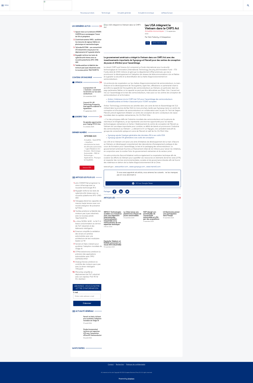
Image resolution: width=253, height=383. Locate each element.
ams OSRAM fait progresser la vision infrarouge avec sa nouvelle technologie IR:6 (87, 185)
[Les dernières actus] (100, 26)
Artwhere (131, 379)
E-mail (75, 292)
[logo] (58, 5)
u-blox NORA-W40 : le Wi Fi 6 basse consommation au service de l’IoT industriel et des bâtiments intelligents (88, 225)
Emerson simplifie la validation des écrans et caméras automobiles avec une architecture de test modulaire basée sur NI (87, 236)
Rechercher (120, 364)
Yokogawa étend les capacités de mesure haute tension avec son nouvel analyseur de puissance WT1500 (88, 204)
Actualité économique (146, 13)
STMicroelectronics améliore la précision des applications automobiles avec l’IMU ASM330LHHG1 (87, 255)
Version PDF (87, 167)
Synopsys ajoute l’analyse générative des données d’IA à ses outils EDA (136, 135)
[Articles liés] (179, 198)
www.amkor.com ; (122, 167)
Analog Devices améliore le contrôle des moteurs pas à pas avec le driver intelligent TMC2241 (88, 265)
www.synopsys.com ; (137, 167)
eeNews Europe (167, 13)
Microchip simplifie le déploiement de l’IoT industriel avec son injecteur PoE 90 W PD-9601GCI (87, 275)
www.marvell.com (153, 167)
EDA (147, 43)
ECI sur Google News (143, 183)
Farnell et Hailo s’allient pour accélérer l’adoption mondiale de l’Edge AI (88, 246)
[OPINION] (100, 82)
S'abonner (87, 303)
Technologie (106, 13)
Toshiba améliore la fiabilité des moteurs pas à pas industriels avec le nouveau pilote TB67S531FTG (88, 214)
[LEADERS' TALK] (100, 117)
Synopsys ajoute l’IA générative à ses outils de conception (131, 138)
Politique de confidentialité (135, 364)
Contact (111, 364)
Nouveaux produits (87, 13)
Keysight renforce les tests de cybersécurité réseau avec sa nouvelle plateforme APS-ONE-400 (88, 194)
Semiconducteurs (159, 43)
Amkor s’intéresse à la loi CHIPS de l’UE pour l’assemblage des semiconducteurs (140, 99)
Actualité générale (124, 13)
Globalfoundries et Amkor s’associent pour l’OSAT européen (132, 102)
